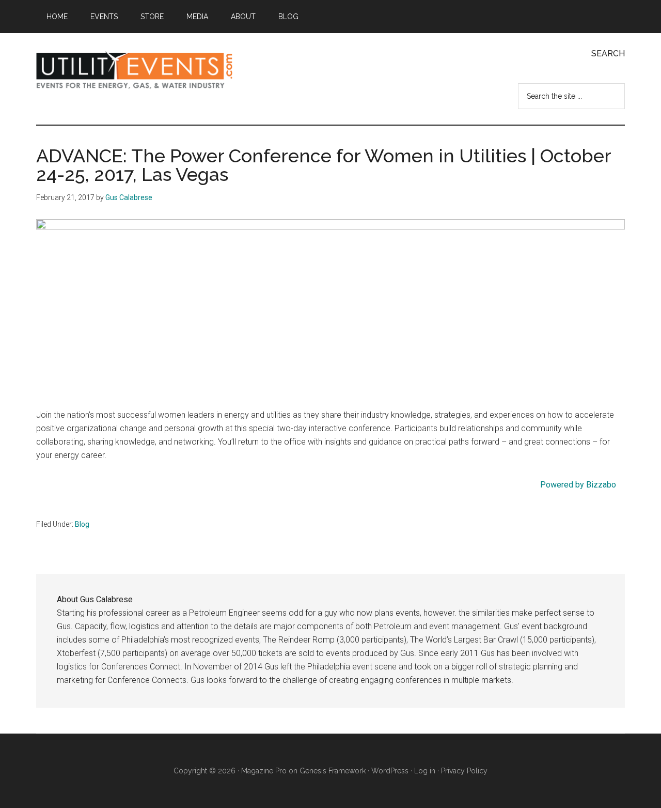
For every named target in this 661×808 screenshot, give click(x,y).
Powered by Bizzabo (578, 485)
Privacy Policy (464, 771)
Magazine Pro (264, 771)
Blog (82, 524)
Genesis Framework (333, 771)
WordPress (389, 771)
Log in (424, 771)
